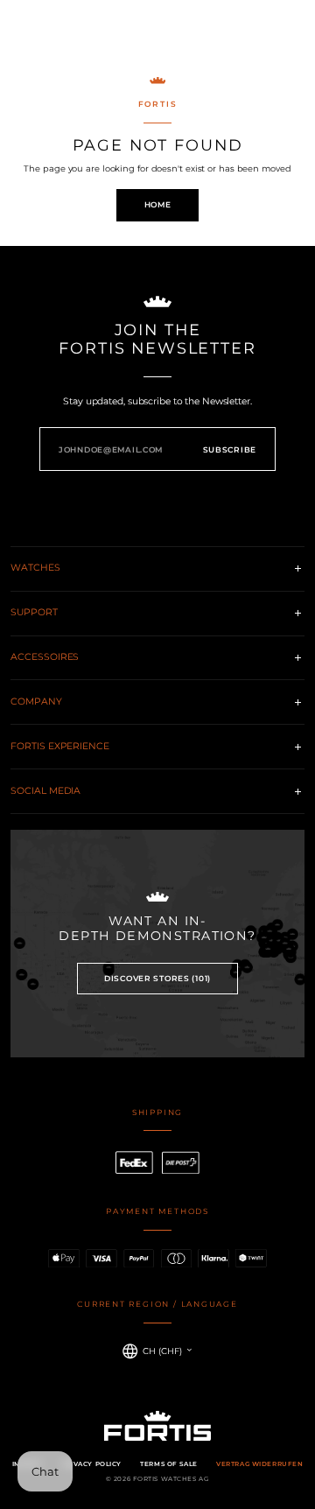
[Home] (157, 34)
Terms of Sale (168, 1464)
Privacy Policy (91, 1464)
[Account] (262, 34)
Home (158, 204)
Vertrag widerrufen (259, 1464)
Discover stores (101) (157, 978)
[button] (22, 34)
